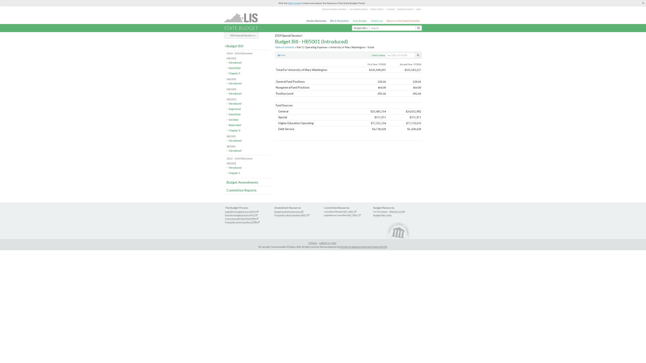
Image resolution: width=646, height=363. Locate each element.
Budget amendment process (287, 211)
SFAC (351, 211)
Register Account (405, 9)
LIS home (390, 9)
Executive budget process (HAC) (240, 215)
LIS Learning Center (359, 9)
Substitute (235, 67)
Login (418, 9)
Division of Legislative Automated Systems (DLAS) (363, 247)
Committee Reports (241, 190)
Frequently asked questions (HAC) (290, 215)
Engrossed (235, 108)
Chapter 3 (234, 130)
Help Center (294, 3)
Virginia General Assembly (334, 9)
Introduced (235, 62)
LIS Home (312, 243)
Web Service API (397, 211)
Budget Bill (360, 28)
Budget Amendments (242, 182)
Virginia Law (377, 20)
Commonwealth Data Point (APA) (240, 218)
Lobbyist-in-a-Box (327, 243)
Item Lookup (378, 55)
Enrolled (233, 119)
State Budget (360, 20)
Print (282, 55)
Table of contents (284, 47)
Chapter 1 (234, 172)
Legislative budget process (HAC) (240, 211)
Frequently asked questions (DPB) (241, 222)
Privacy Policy (377, 9)
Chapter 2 (234, 73)
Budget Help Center (382, 215)
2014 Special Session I (242, 35)
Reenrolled (235, 125)
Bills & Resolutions (339, 20)
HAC (345, 211)
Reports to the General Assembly (403, 20)
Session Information (316, 20)
